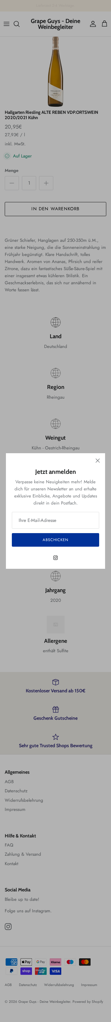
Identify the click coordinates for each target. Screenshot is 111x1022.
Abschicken (55, 540)
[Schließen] (97, 460)
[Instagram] (55, 558)
